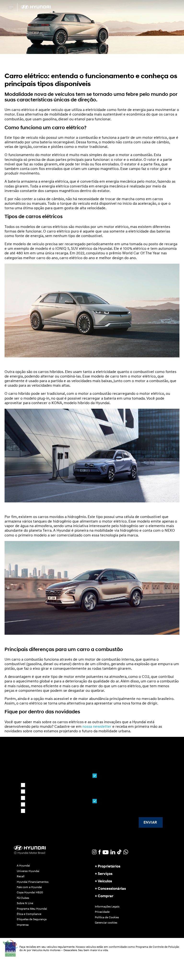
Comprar (105, 896)
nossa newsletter (96, 726)
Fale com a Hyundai (29, 887)
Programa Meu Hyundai (32, 908)
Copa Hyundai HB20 (30, 892)
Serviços (105, 873)
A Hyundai (23, 865)
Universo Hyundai (28, 871)
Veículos (105, 881)
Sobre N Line (25, 903)
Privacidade (102, 911)
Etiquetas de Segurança (31, 919)
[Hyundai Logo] (36, 7)
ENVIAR (150, 822)
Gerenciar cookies (106, 922)
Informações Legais (107, 906)
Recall (20, 876)
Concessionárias (112, 888)
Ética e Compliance (29, 914)
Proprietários (109, 866)
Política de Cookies (107, 917)
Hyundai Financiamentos (32, 882)
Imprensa (23, 924)
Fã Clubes (23, 898)
